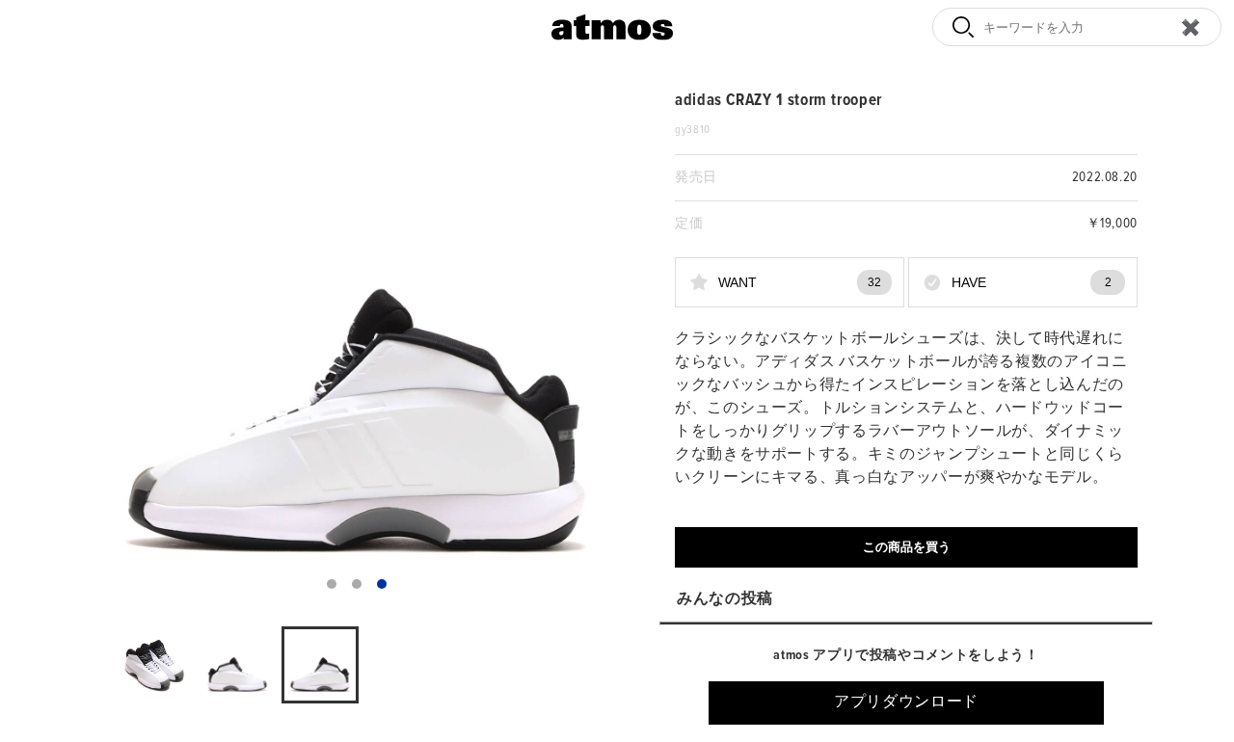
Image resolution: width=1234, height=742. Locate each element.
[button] (331, 584)
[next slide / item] (603, 347)
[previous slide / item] (109, 347)
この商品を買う (907, 547)
